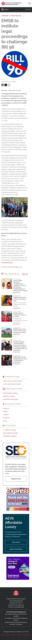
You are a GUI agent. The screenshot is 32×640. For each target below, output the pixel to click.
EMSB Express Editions (10, 393)
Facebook (6, 408)
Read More (16, 292)
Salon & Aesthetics (16, 549)
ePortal (14, 634)
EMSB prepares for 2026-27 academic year (19, 299)
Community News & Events (12, 384)
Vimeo (5, 421)
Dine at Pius (16, 542)
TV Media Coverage (9, 430)
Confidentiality (27, 634)
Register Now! (16, 479)
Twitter (5, 411)
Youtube (5, 415)
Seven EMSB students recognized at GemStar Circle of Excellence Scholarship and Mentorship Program (20, 285)
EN (27, 10)
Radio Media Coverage (10, 433)
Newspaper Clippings (10, 436)
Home (3, 634)
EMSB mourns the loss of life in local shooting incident (19, 330)
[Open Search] (30, 3)
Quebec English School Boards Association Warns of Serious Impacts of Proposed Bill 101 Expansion (20, 346)
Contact (8, 634)
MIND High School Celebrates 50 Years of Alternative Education (20, 359)
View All (25, 274)
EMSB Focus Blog (9, 396)
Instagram (6, 418)
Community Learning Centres (12, 381)
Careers (19, 634)
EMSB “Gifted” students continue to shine (19, 314)
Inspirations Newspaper (10, 399)
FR (30, 10)
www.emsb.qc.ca (7, 262)
